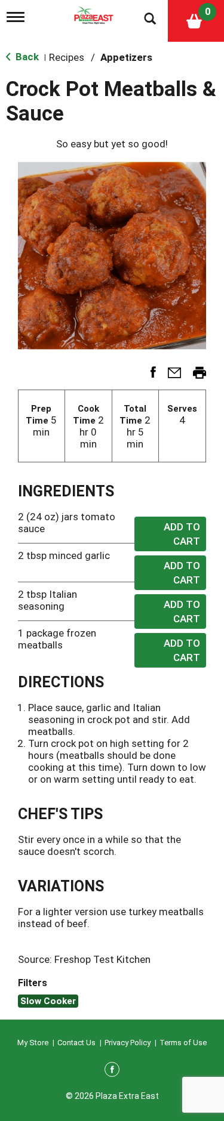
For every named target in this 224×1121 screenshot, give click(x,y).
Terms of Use (183, 1042)
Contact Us (76, 1042)
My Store (32, 1042)
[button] (148, 376)
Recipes (66, 57)
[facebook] (112, 1071)
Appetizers (126, 57)
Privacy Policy (128, 1042)
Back (26, 57)
